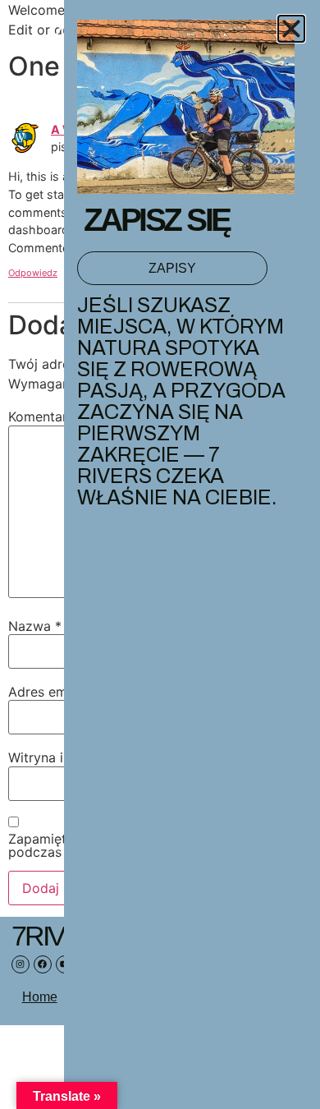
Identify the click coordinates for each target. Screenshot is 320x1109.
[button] (291, 28)
